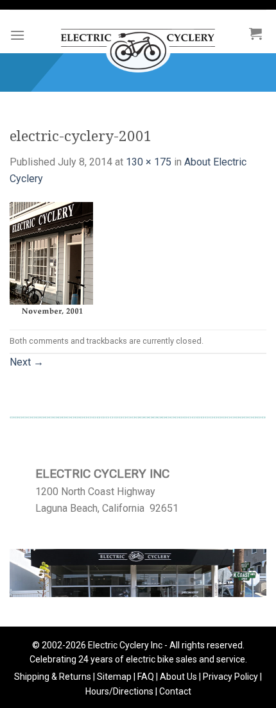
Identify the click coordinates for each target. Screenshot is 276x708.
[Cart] (255, 33)
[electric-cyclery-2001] (51, 257)
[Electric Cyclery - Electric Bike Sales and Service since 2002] (138, 44)
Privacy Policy (230, 676)
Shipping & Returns (52, 676)
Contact (175, 691)
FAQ (145, 676)
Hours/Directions (119, 691)
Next (27, 362)
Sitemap (114, 676)
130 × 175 (148, 162)
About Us (178, 676)
